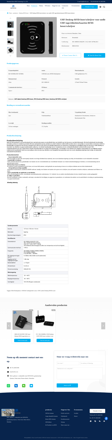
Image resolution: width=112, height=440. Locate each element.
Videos (41, 6)
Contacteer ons (65, 7)
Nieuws (75, 416)
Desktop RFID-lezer (23, 13)
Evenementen (76, 6)
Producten (34, 6)
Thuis (10, 13)
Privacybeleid (27, 437)
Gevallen (76, 413)
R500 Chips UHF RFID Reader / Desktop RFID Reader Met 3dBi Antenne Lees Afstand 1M (67, 336)
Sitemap (63, 422)
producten (15, 13)
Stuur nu (66, 385)
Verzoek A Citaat (89, 7)
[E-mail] (33, 387)
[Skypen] (18, 387)
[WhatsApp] (10, 387)
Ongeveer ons (56, 6)
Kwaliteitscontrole (65, 419)
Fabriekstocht (64, 416)
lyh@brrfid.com (14, 372)
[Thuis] (13, 6)
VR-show (47, 6)
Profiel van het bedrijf (66, 413)
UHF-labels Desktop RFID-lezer (46, 290)
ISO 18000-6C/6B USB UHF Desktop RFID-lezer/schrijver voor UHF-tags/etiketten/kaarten (90, 336)
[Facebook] (106, 418)
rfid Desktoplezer (16, 290)
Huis (28, 6)
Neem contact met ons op (72, 55)
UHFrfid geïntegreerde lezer (29, 290)
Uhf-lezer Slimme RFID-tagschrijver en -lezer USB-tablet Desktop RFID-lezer (44, 336)
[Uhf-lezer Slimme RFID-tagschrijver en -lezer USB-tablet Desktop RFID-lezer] (45, 320)
